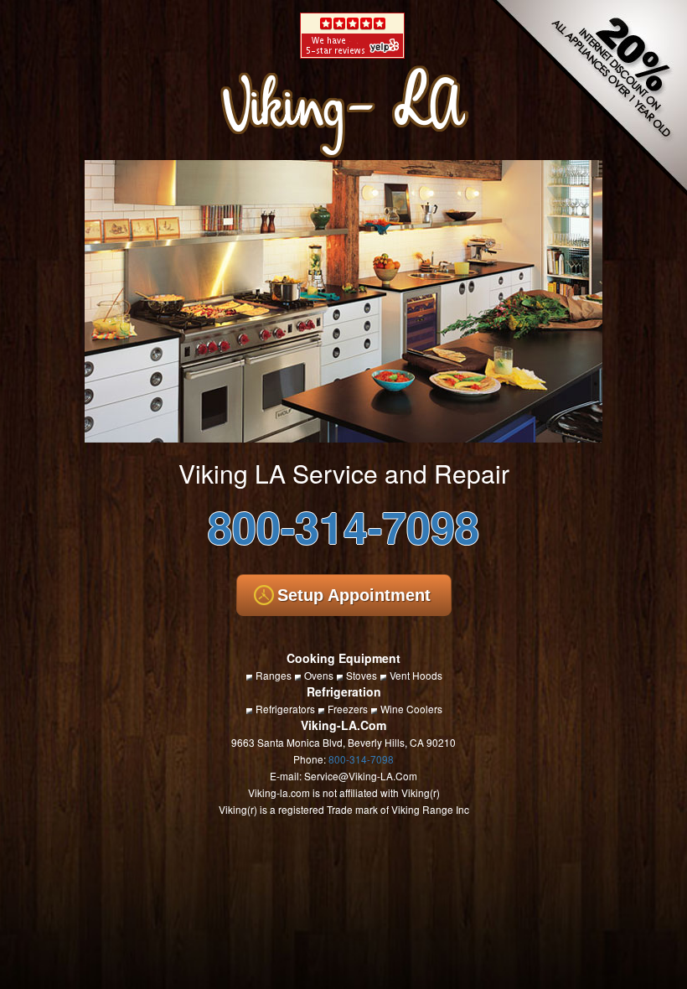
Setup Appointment (354, 595)
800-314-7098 (343, 526)
